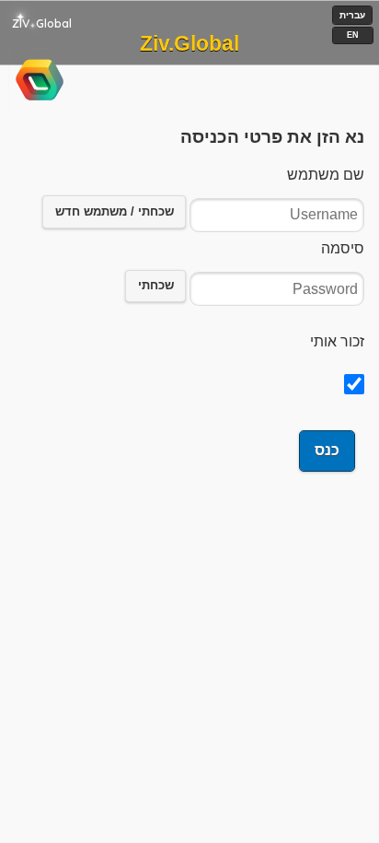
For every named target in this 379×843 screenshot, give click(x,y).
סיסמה (342, 248)
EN (353, 35)
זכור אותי (337, 341)
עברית (352, 15)
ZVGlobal (42, 23)
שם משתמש (325, 174)
